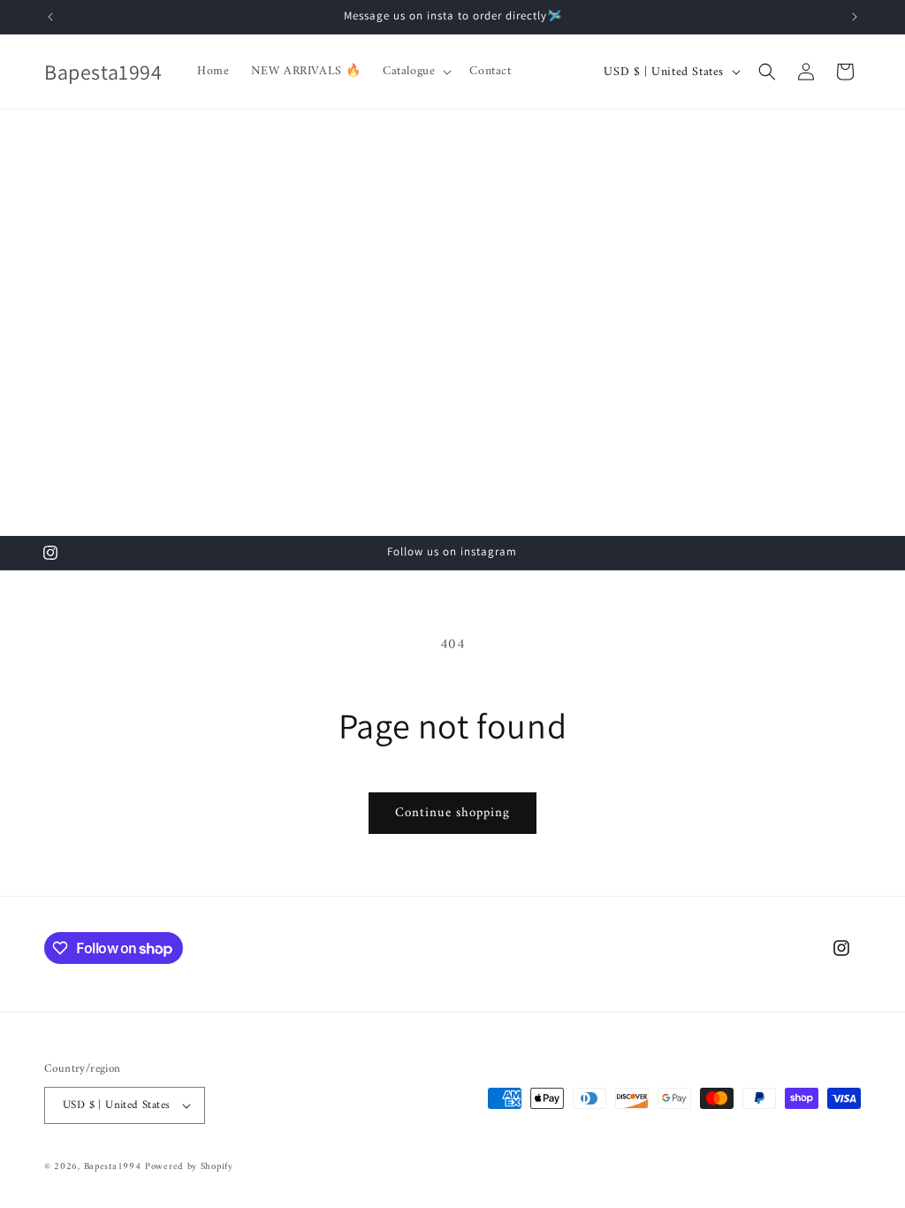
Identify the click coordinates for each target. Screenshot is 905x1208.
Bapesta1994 (112, 1166)
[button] (415, 71)
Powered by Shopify (189, 1166)
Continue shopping (452, 813)
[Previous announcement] (50, 17)
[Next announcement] (854, 17)
